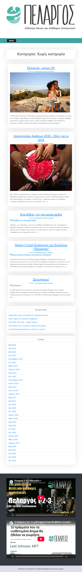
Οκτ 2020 (12, 411)
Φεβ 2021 (12, 401)
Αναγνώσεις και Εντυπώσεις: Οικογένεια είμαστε (27, 326)
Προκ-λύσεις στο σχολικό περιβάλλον (23, 319)
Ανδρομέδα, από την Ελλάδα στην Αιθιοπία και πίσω (28, 315)
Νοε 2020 (12, 408)
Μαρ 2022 (12, 387)
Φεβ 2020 (12, 425)
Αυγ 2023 (12, 362)
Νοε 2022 (12, 376)
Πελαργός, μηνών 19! (41, 68)
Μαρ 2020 (12, 422)
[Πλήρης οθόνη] (73, 515)
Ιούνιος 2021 (13, 390)
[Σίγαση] (70, 515)
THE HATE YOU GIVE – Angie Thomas (22, 322)
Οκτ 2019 (12, 433)
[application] (41, 497)
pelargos (51, 71)
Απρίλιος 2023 (14, 369)
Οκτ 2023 (12, 355)
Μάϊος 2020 (13, 418)
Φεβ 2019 (12, 450)
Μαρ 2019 (12, 447)
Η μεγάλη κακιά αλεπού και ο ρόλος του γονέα (26, 329)
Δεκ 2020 (12, 404)
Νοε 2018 (12, 457)
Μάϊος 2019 (12, 440)
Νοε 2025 (12, 348)
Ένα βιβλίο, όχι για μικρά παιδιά (41, 214)
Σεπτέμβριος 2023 (15, 359)
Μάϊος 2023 (13, 366)
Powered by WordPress (27, 569)
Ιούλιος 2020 (13, 415)
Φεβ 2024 (12, 352)
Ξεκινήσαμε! (41, 279)
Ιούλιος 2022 (13, 383)
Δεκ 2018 (12, 454)
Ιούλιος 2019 (13, 436)
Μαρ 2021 (12, 397)
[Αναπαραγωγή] (9, 515)
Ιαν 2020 (11, 429)
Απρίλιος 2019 (13, 443)
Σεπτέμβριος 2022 (15, 380)
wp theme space (57, 569)
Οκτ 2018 (12, 461)
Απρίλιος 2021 (13, 394)
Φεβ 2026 (12, 345)
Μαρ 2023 (12, 373)
